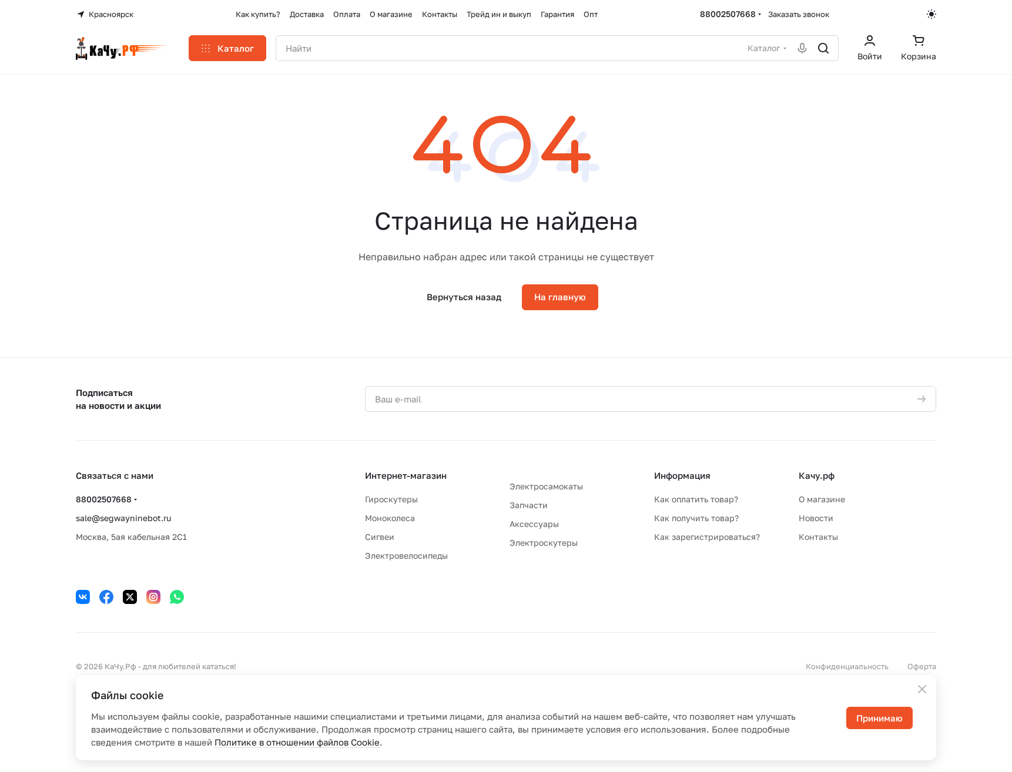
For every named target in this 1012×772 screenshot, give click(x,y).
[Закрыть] (922, 689)
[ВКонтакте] (83, 597)
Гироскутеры (391, 499)
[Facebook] (106, 597)
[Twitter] (130, 597)
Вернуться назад (464, 296)
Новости (816, 518)
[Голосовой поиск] (802, 48)
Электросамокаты (546, 486)
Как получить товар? (696, 518)
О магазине (822, 499)
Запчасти (529, 505)
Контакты (818, 537)
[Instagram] (153, 597)
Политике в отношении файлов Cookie (297, 742)
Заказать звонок (798, 14)
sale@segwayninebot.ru (123, 518)
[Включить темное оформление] (931, 14)
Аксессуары (534, 524)
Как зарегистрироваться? (707, 537)
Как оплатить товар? (696, 499)
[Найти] (823, 48)
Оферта (921, 666)
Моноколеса (390, 518)
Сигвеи (379, 537)
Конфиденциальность (847, 666)
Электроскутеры (544, 543)
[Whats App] (177, 597)
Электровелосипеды (406, 555)
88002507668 (728, 14)
